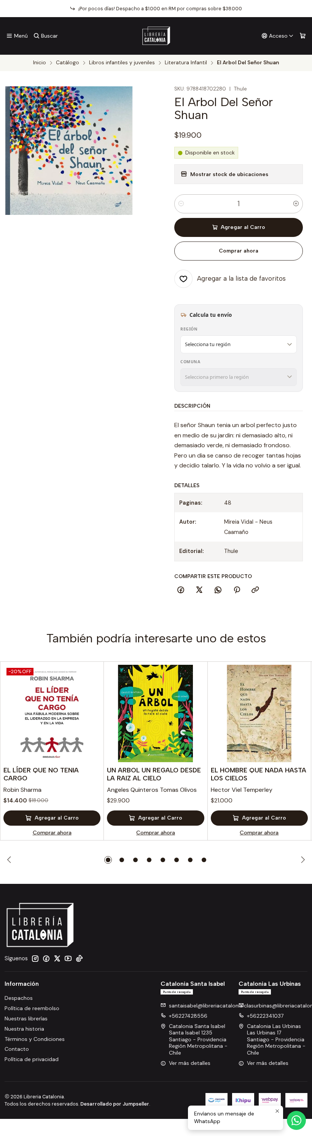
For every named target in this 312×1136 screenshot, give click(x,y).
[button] (108, 859)
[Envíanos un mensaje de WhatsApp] (296, 1120)
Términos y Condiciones (35, 1039)
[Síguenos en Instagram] (35, 958)
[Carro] (302, 35)
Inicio (39, 62)
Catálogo (67, 62)
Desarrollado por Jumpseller (114, 1104)
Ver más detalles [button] (189, 1063)
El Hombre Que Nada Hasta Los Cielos (258, 774)
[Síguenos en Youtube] (68, 958)
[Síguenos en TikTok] (79, 958)
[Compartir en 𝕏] (199, 590)
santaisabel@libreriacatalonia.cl (208, 1005)
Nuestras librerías (26, 1018)
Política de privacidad (32, 1059)
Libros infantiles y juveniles (122, 62)
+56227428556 (188, 1015)
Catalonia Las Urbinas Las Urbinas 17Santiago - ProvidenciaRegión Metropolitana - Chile (276, 1039)
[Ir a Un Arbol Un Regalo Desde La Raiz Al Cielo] (155, 713)
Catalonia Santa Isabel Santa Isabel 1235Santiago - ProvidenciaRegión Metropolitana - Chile (198, 1039)
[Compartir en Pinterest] (236, 590)
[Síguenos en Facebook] (46, 958)
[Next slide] (301, 859)
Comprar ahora (238, 251)
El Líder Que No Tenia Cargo (41, 774)
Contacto (17, 1048)
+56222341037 (265, 1015)
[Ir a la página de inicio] (156, 35)
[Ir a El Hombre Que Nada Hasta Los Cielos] (259, 713)
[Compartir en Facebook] (180, 590)
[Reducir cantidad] (181, 204)
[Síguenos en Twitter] (57, 958)
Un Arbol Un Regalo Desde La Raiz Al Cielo (154, 774)
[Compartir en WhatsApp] (218, 590)
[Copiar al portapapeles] (255, 590)
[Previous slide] (10, 859)
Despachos (19, 998)
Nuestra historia (24, 1028)
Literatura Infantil (186, 62)
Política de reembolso (32, 1008)
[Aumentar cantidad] (296, 204)
